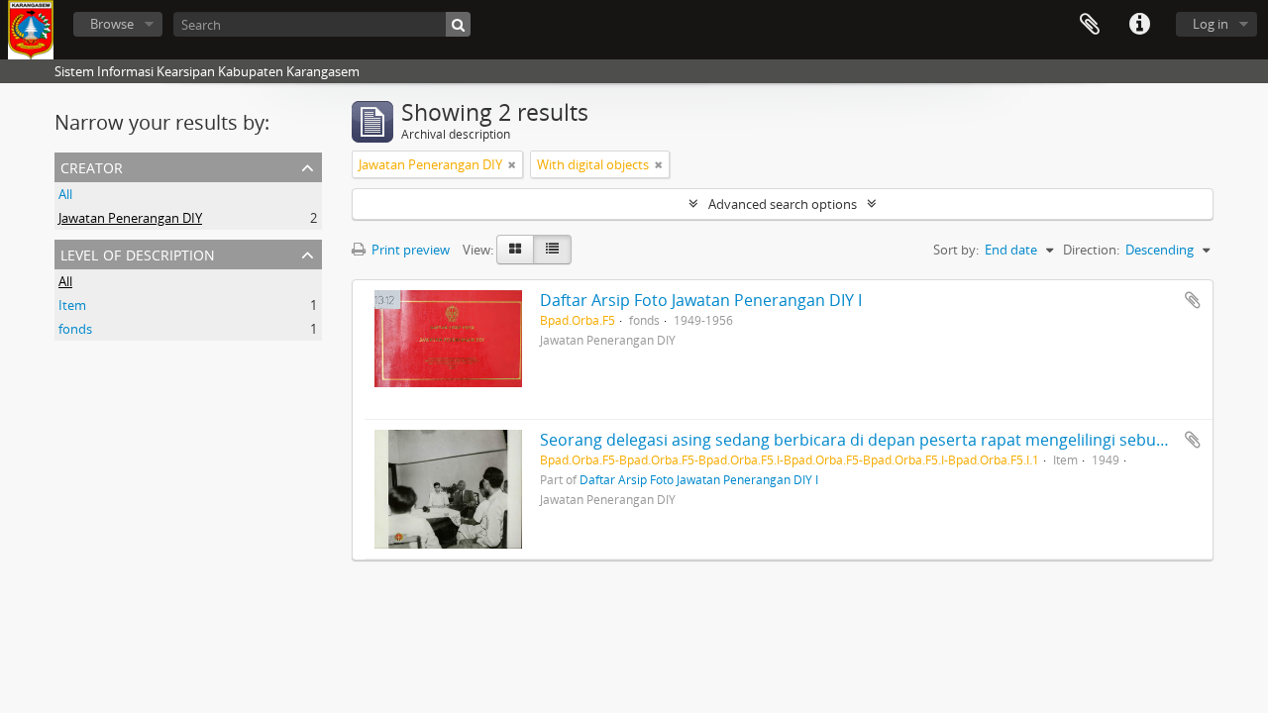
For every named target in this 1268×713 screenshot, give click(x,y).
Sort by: (956, 249)
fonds (75, 329)
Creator (91, 166)
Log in (1210, 24)
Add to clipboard (1193, 300)
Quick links (1139, 25)
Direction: (1091, 249)
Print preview (409, 249)
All (65, 194)
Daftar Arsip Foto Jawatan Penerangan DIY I (701, 300)
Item (72, 305)
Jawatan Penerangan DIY (130, 218)
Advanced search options (782, 204)
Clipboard (1089, 25)
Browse (112, 24)
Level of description (137, 253)
